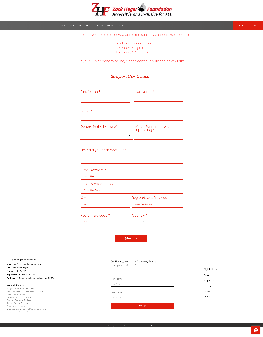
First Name (89, 91)
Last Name (143, 91)
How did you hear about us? (103, 150)
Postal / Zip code (94, 215)
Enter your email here (122, 265)
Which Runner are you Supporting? (152, 128)
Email (85, 111)
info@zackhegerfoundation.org (27, 264)
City (84, 197)
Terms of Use (138, 326)
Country (138, 215)
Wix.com (127, 326)
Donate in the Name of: (98, 126)
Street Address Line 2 (97, 183)
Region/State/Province (149, 197)
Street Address (92, 170)
